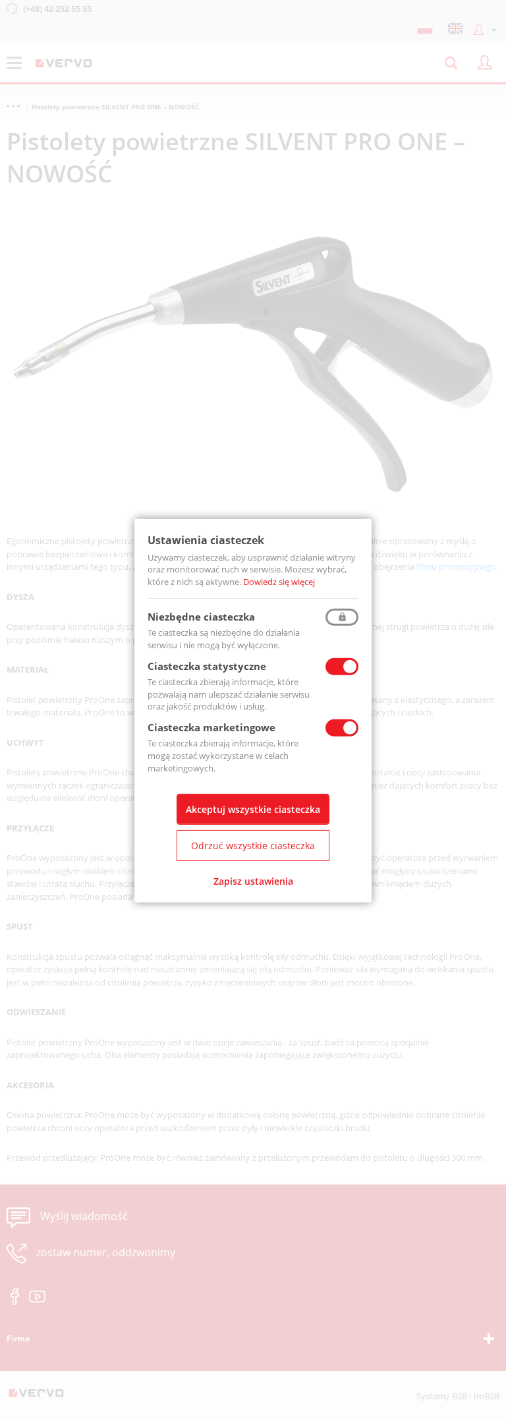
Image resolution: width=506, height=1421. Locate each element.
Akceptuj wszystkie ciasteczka (253, 809)
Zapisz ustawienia (253, 881)
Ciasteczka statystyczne (207, 666)
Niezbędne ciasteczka (201, 616)
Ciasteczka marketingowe (211, 727)
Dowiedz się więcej (279, 582)
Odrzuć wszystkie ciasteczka (253, 845)
